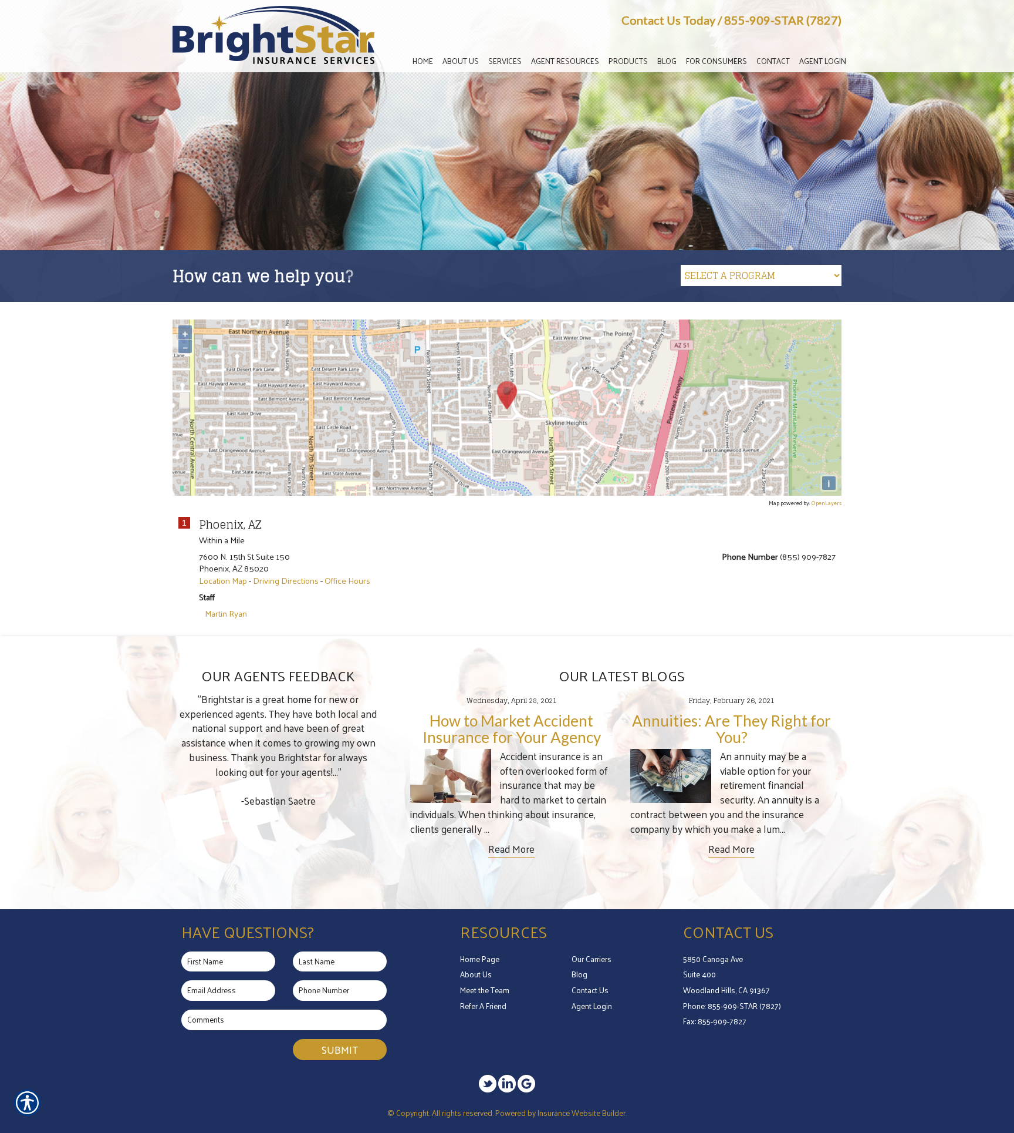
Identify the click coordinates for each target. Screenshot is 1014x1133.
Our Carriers (591, 959)
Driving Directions (286, 580)
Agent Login (592, 1005)
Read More (511, 849)
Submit (340, 1049)
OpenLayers (826, 502)
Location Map (223, 580)
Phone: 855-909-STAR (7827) (732, 1005)
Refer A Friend (483, 1005)
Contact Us (590, 990)
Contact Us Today (668, 20)
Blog (579, 974)
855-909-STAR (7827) (782, 20)
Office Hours (347, 580)
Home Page (479, 959)
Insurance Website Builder (582, 1112)
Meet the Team (484, 990)
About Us (476, 974)
